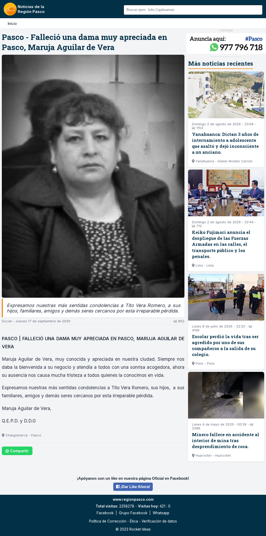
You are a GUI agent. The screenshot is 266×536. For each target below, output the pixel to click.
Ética (134, 521)
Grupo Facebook (133, 513)
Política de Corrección (107, 521)
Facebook (105, 513)
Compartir (19, 451)
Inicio (12, 23)
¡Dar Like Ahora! (134, 486)
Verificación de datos (159, 521)
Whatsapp (161, 513)
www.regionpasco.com (133, 499)
